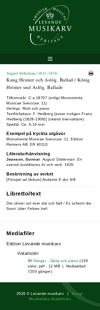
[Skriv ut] (91, 73)
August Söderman (32, 73)
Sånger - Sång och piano (55, 261)
